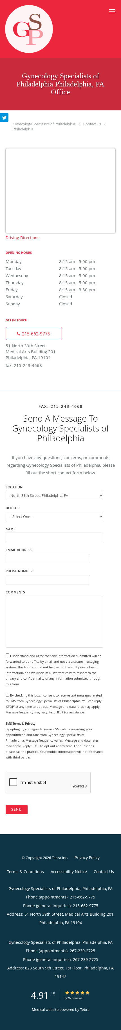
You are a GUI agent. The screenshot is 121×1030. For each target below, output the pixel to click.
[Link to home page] (37, 29)
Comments (15, 592)
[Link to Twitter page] (4, 117)
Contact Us (92, 123)
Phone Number (19, 571)
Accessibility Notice (69, 871)
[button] (112, 11)
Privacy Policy (87, 857)
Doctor (13, 508)
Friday (50, 289)
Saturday (39, 296)
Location (14, 487)
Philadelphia (23, 129)
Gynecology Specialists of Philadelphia (44, 123)
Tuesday (50, 268)
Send (16, 809)
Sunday (39, 303)
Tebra (84, 1009)
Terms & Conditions (25, 871)
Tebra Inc (59, 857)
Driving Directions (22, 237)
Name (10, 529)
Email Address (19, 550)
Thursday (50, 282)
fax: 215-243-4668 (24, 365)
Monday (50, 261)
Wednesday (50, 275)
